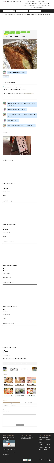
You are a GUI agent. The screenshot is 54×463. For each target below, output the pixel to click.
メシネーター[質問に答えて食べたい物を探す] (31, 3)
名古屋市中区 (17, 33)
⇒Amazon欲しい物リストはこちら (45, 447)
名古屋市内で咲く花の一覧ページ (42, 1)
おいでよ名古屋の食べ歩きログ (45, 459)
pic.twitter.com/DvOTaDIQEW (29, 93)
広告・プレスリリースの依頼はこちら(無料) (37, 7)
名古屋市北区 (13, 33)
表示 (8, 76)
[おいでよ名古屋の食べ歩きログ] (27, 460)
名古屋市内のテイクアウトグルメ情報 (44, 3)
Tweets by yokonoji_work (23, 437)
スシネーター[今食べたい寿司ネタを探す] (29, 5)
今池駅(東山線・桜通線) (7, 33)
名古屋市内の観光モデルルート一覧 (31, 1)
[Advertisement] (27, 22)
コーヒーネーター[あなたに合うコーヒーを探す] (43, 5)
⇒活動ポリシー (41, 442)
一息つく (6, 34)
